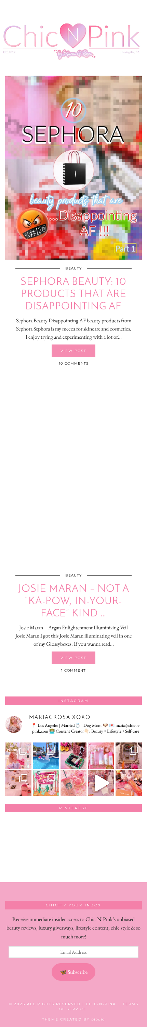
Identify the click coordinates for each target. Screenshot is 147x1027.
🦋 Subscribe (74, 972)
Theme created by (73, 1019)
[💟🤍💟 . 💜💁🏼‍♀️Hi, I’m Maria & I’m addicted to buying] (129, 783)
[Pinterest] (18, 831)
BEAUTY (73, 268)
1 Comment (73, 670)
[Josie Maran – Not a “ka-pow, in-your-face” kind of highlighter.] (73, 475)
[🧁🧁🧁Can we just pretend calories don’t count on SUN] (74, 783)
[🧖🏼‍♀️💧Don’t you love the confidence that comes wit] (101, 783)
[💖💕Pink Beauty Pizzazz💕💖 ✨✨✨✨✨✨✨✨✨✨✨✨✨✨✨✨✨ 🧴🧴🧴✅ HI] (101, 755)
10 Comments (74, 363)
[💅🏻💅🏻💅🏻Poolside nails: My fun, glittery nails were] (18, 755)
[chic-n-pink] (73, 32)
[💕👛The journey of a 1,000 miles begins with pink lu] (18, 783)
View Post (73, 351)
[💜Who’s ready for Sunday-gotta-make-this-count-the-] (46, 755)
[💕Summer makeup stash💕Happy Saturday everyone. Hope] (74, 755)
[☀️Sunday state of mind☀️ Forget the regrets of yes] (46, 783)
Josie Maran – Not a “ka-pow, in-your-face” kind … (73, 601)
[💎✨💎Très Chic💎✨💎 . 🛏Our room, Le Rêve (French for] (129, 755)
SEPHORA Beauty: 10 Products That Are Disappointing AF (73, 294)
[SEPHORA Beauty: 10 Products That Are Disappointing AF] (73, 168)
